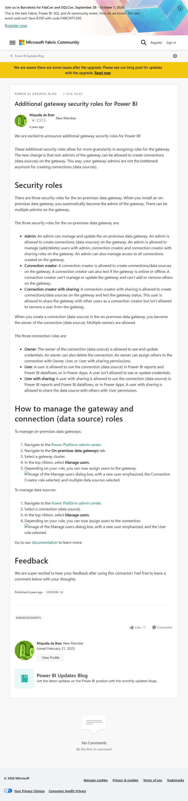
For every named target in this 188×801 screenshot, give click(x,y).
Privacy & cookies (125, 780)
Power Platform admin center (76, 444)
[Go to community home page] (49, 42)
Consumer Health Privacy (67, 791)
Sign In (171, 42)
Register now (16, 25)
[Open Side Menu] (12, 42)
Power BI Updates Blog (29, 56)
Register (156, 42)
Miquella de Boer (42, 114)
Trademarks (175, 780)
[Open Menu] (175, 56)
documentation (45, 542)
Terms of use (152, 780)
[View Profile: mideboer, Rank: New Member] (21, 121)
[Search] (144, 42)
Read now (102, 72)
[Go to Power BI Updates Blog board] (24, 679)
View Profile (50, 657)
